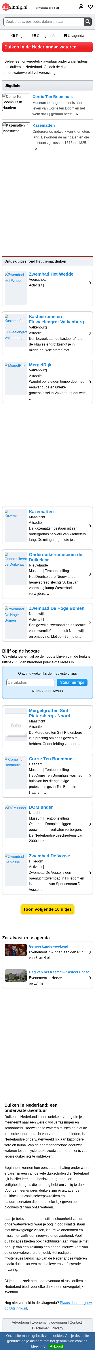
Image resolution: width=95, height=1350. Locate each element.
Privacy (57, 1328)
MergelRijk (40, 364)
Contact (76, 1322)
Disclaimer (40, 1328)
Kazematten (41, 511)
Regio (20, 36)
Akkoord (56, 1346)
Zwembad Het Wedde (51, 274)
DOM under (41, 807)
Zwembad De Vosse (49, 855)
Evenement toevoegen (49, 1322)
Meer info (38, 1346)
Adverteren (20, 1322)
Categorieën (46, 36)
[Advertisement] (47, 203)
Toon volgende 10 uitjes (47, 909)
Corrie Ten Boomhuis (51, 758)
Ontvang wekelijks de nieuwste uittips (47, 673)
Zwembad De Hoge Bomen (56, 608)
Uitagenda (75, 36)
